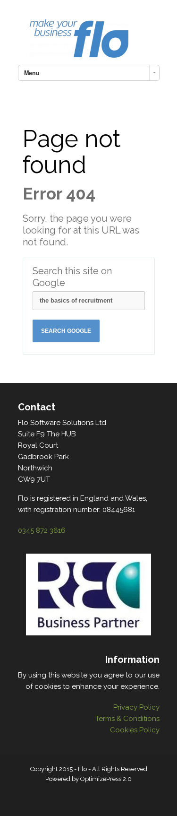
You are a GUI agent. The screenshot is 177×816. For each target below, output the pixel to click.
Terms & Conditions (127, 718)
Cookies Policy (135, 730)
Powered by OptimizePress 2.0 (88, 778)
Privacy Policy (136, 707)
